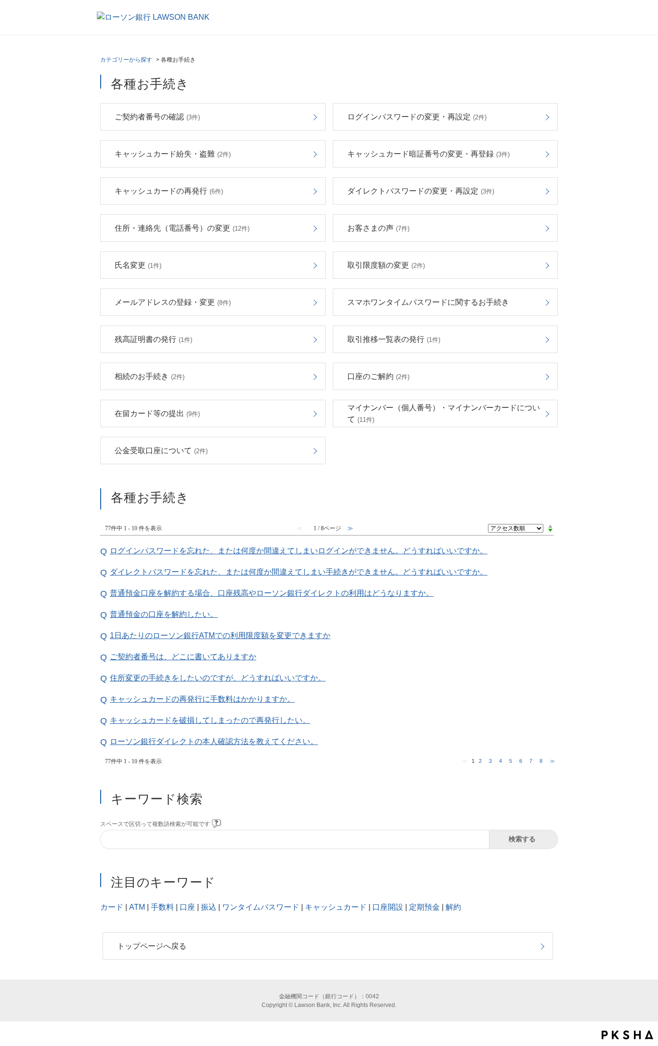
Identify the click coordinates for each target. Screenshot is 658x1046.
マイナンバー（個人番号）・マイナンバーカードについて (443, 413)
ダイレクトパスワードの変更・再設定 (420, 191)
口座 (187, 907)
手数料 (162, 907)
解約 (453, 907)
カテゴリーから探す (126, 59)
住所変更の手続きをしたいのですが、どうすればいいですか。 (218, 678)
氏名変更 (138, 265)
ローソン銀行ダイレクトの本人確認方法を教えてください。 (214, 741)
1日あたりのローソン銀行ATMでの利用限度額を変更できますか (220, 635)
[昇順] (550, 526)
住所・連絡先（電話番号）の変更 (182, 228)
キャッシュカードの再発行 (169, 191)
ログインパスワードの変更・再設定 (417, 117)
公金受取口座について (161, 450)
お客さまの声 (378, 228)
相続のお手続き (149, 376)
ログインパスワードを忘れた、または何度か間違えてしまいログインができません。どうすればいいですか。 (298, 551)
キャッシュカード (336, 907)
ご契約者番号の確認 (157, 117)
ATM (137, 907)
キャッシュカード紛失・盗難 (173, 154)
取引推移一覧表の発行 (393, 339)
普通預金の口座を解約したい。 (164, 614)
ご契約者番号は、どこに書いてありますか (183, 657)
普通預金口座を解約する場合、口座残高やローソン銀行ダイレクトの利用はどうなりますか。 (272, 593)
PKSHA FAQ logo (627, 1035)
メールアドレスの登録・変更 (173, 302)
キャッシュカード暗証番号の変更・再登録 (428, 154)
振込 (208, 907)
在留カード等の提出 (157, 413)
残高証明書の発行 (153, 339)
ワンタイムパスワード (260, 907)
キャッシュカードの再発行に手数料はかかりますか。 (202, 699)
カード (111, 907)
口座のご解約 (378, 376)
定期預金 (424, 907)
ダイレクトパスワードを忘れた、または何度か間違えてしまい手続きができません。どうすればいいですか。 (298, 572)
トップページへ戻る (151, 946)
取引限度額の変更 (386, 265)
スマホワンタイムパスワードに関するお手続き (428, 302)
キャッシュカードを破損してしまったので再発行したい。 (210, 720)
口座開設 (387, 907)
